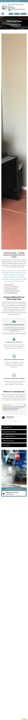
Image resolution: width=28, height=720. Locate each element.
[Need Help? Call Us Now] (3, 494)
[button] (2, 14)
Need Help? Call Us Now (12, 492)
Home (8, 24)
